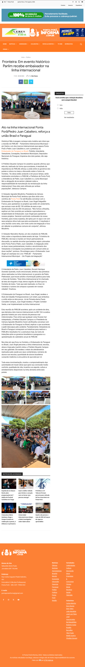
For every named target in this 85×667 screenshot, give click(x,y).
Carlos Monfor (71, 603)
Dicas (68, 573)
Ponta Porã (15, 199)
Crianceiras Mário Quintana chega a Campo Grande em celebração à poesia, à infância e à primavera (9, 519)
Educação (55, 581)
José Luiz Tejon (71, 614)
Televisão (69, 595)
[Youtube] (82, 2)
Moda (68, 587)
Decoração (70, 571)
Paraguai (55, 587)
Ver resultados (69, 117)
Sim (61, 105)
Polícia (54, 590)
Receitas (69, 590)
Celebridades (70, 565)
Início (23, 57)
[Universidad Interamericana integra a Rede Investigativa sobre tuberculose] (25, 508)
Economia (55, 579)
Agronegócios (57, 571)
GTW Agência (48, 660)
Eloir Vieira (69, 609)
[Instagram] (76, 2)
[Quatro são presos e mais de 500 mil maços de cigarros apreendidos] (43, 508)
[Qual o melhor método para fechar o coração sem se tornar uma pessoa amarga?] (25, 484)
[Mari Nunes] (27, 76)
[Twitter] (79, 2)
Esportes (55, 584)
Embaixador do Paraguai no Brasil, (15, 151)
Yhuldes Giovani (71, 638)
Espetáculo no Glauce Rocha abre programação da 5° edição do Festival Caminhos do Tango (8, 495)
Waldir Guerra (71, 636)
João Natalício (71, 611)
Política (28, 57)
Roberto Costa (71, 625)
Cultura (68, 568)
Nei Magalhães (71, 622)
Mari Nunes (34, 76)
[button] (80, 44)
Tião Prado (70, 633)
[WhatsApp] (26, 82)
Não (61, 108)
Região (54, 600)
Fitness (68, 584)
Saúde (68, 592)
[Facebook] (73, 2)
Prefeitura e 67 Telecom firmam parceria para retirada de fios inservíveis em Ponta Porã (42, 495)
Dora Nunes (70, 606)
